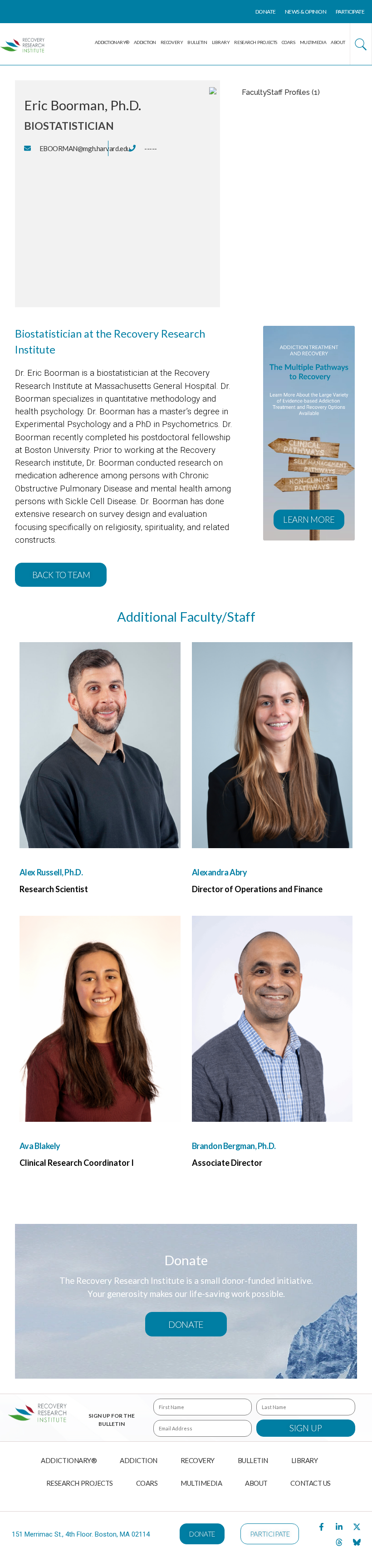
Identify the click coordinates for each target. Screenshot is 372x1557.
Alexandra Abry (219, 872)
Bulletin (197, 42)
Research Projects (255, 42)
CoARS (288, 42)
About (338, 42)
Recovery (172, 42)
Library (221, 42)
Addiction (145, 42)
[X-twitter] (357, 1526)
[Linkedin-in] (339, 1526)
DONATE (265, 11)
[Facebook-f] (321, 1526)
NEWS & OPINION (306, 11)
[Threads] (339, 1542)
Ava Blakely (40, 1146)
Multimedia (313, 42)
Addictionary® (112, 42)
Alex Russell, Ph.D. (51, 872)
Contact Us (310, 1483)
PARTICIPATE (350, 11)
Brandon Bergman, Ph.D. (234, 1146)
